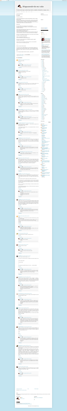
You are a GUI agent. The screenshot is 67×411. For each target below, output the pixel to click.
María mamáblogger (20, 109)
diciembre (43, 67)
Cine (29, 11)
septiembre (43, 81)
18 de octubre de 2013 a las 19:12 (27, 64)
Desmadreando (44, 137)
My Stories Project (20, 326)
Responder (20, 67)
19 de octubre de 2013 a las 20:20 (27, 249)
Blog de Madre (44, 140)
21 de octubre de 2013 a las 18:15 (27, 299)
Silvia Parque (22, 151)
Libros (31, 11)
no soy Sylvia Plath (44, 132)
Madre (20, 55)
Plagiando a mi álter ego (45, 153)
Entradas (43, 33)
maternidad (43, 108)
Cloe (19, 244)
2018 (42, 61)
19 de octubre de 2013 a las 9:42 (26, 173)
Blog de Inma (43, 155)
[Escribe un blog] (27, 54)
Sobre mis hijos (23, 11)
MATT (21, 64)
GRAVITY (43, 77)
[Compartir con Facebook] (28, 54)
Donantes (43, 176)
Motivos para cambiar (44, 158)
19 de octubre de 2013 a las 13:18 (27, 116)
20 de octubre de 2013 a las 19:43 (27, 293)
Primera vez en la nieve (44, 167)
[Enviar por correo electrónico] (26, 54)
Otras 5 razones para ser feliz (45, 156)
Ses (18, 233)
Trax (18, 70)
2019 (42, 60)
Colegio (42, 95)
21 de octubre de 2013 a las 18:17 (27, 317)
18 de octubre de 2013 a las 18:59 (24, 94)
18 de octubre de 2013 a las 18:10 (25, 59)
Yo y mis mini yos (20, 293)
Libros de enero (43, 135)
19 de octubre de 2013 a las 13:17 (27, 131)
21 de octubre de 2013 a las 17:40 (26, 345)
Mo (18, 82)
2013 (42, 66)
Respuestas (20, 63)
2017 (42, 62)
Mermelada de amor (44, 127)
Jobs (42, 104)
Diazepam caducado (44, 130)
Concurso (43, 97)
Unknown (19, 59)
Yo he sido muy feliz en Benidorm (45, 173)
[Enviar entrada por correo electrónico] (25, 54)
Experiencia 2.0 (43, 103)
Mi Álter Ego (20, 199)
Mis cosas (22, 55)
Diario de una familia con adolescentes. (45, 169)
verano (42, 118)
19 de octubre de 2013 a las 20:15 (27, 208)
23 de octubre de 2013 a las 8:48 (24, 366)
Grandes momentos (44, 70)
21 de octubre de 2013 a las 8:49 (27, 326)
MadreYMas (19, 173)
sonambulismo (43, 115)
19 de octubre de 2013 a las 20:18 (27, 226)
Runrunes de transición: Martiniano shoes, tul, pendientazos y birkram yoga (45, 162)
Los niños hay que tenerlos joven (45, 151)
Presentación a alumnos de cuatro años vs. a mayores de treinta (46, 54)
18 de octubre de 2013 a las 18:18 (24, 70)
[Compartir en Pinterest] (29, 54)
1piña (42, 164)
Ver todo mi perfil (22, 398)
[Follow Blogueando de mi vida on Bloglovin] (44, 28)
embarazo (43, 102)
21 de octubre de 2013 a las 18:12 (27, 269)
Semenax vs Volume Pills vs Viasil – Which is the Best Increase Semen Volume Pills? (46, 142)
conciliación (43, 96)
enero (43, 90)
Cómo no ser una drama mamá (46, 172)
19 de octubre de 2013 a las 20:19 (27, 238)
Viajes (26, 11)
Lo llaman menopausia (44, 128)
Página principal (18, 11)
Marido (42, 107)
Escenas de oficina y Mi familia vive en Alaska (48, 38)
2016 (42, 63)
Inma (19, 366)
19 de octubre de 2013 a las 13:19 (26, 199)
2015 (42, 64)
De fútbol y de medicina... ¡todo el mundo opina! (45, 148)
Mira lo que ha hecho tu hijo (45, 150)
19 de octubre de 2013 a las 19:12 (24, 244)
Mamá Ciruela (20, 345)
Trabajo (42, 117)
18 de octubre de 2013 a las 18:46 (23, 82)
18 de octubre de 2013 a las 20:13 (28, 109)
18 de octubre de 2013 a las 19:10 (27, 102)
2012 (42, 91)
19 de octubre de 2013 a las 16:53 (24, 233)
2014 (42, 65)
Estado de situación (44, 78)
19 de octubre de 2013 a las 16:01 (28, 151)
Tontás (42, 116)
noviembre (43, 68)
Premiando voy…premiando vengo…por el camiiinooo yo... (46, 80)
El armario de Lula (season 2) (45, 160)
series (42, 113)
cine (42, 94)
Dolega (19, 94)
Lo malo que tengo (44, 133)
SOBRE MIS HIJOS (44, 114)
